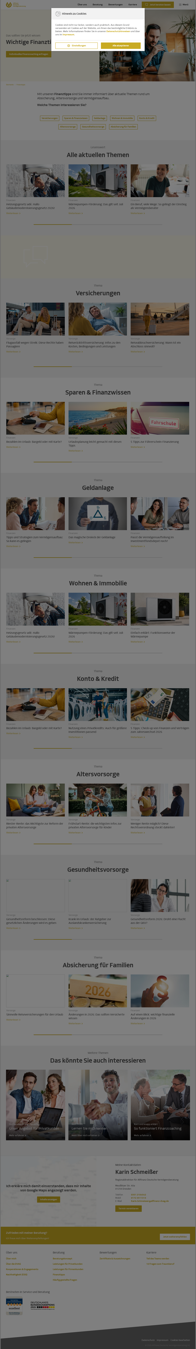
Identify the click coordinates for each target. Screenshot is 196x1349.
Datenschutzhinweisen (118, 31)
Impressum (68, 34)
